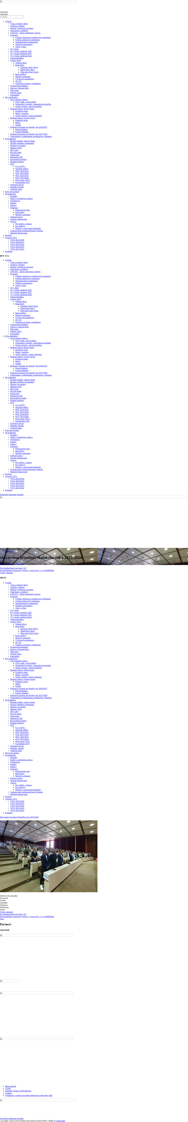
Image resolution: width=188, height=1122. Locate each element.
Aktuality (10, 564)
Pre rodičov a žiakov (23, 224)
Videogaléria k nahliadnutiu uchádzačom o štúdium (31, 136)
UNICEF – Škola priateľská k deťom (25, 33)
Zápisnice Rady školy (29, 67)
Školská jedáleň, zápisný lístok (22, 141)
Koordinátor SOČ (22, 182)
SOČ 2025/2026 (22, 178)
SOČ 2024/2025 (22, 175)
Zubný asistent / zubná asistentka (28, 116)
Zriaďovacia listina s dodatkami (28, 83)
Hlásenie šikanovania (18, 233)
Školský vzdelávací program (21, 28)
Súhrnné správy (16, 217)
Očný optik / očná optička (25, 102)
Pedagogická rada (22, 210)
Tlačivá (13, 221)
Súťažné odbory (21, 169)
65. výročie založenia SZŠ (20, 51)
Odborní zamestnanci (23, 44)
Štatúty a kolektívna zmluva (21, 198)
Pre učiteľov (20, 226)
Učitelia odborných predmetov (27, 40)
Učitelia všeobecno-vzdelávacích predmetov (33, 37)
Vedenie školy (21, 63)
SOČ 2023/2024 (22, 173)
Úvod (2, 564)
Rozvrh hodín (15, 152)
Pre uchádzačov (11, 97)
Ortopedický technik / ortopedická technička (33, 104)
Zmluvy (13, 205)
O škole (8, 21)
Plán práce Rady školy (29, 72)
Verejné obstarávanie (18, 219)
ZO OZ (18, 81)
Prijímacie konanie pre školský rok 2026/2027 (28, 127)
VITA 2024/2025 (17, 242)
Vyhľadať (4, 12)
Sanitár (18, 125)
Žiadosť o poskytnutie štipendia (28, 228)
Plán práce (14, 90)
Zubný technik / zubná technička (28, 106)
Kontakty (9, 251)
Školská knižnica (17, 162)
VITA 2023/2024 (17, 244)
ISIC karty (14, 150)
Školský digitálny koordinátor (22, 143)
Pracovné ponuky (12, 192)
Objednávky (15, 201)
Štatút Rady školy (27, 70)
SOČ (12, 164)
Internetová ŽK (16, 157)
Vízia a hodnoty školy (19, 24)
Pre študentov (10, 139)
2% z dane (14, 49)
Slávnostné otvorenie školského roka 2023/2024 (19, 817)
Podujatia (9, 551)
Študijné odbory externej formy (22, 118)
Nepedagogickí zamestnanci (26, 42)
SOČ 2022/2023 (22, 171)
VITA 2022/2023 (17, 247)
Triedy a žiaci (20, 47)
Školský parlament (22, 77)
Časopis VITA (11, 238)
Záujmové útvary (17, 185)
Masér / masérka (22, 113)
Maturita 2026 (16, 148)
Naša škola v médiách (19, 31)
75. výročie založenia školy (21, 56)
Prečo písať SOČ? (22, 180)
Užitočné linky (16, 189)
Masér (17, 123)
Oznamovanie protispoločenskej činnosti (26, 231)
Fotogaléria (14, 95)
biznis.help (60, 1121)
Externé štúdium (22, 132)
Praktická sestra (21, 111)
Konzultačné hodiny (18, 159)
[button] (94, 256)
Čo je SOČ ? (20, 166)
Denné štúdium (21, 129)
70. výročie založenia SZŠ (20, 54)
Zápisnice (14, 208)
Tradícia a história (17, 26)
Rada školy (19, 65)
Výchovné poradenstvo (24, 79)
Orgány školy (15, 60)
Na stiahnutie (10, 194)
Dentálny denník (17, 187)
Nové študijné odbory (19, 100)
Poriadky (14, 196)
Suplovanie (14, 155)
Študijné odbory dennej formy (22, 109)
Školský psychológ (18, 146)
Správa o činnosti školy (19, 88)
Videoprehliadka (17, 58)
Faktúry (13, 203)
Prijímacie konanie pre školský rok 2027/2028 (28, 134)
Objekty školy (16, 93)
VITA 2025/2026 (17, 240)
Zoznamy (14, 35)
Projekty (8, 235)
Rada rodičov (20, 74)
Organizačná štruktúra (19, 86)
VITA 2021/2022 (17, 249)
